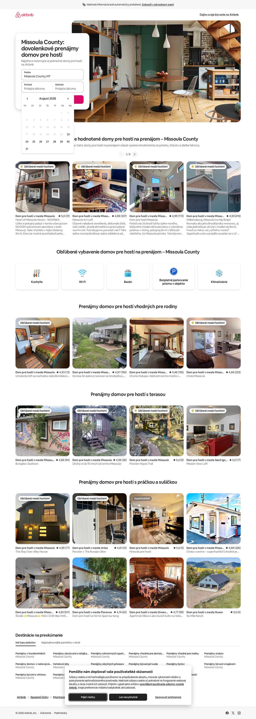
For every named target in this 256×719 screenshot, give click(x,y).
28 (54, 141)
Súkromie (45, 713)
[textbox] (37, 88)
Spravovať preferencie (168, 697)
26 (40, 141)
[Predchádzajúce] (121, 154)
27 (47, 141)
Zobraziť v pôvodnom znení (158, 4)
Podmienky (60, 713)
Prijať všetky (88, 697)
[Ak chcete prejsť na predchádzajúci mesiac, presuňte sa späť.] (27, 99)
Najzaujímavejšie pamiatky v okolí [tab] (60, 642)
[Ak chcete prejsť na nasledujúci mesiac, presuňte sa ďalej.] (68, 99)
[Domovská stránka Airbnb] (24, 14)
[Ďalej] (134, 154)
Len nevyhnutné (128, 697)
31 (27, 148)
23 (68, 134)
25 (33, 141)
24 (27, 141)
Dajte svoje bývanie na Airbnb (219, 15)
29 (61, 141)
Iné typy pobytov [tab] (25, 642)
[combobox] (52, 76)
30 (68, 141)
